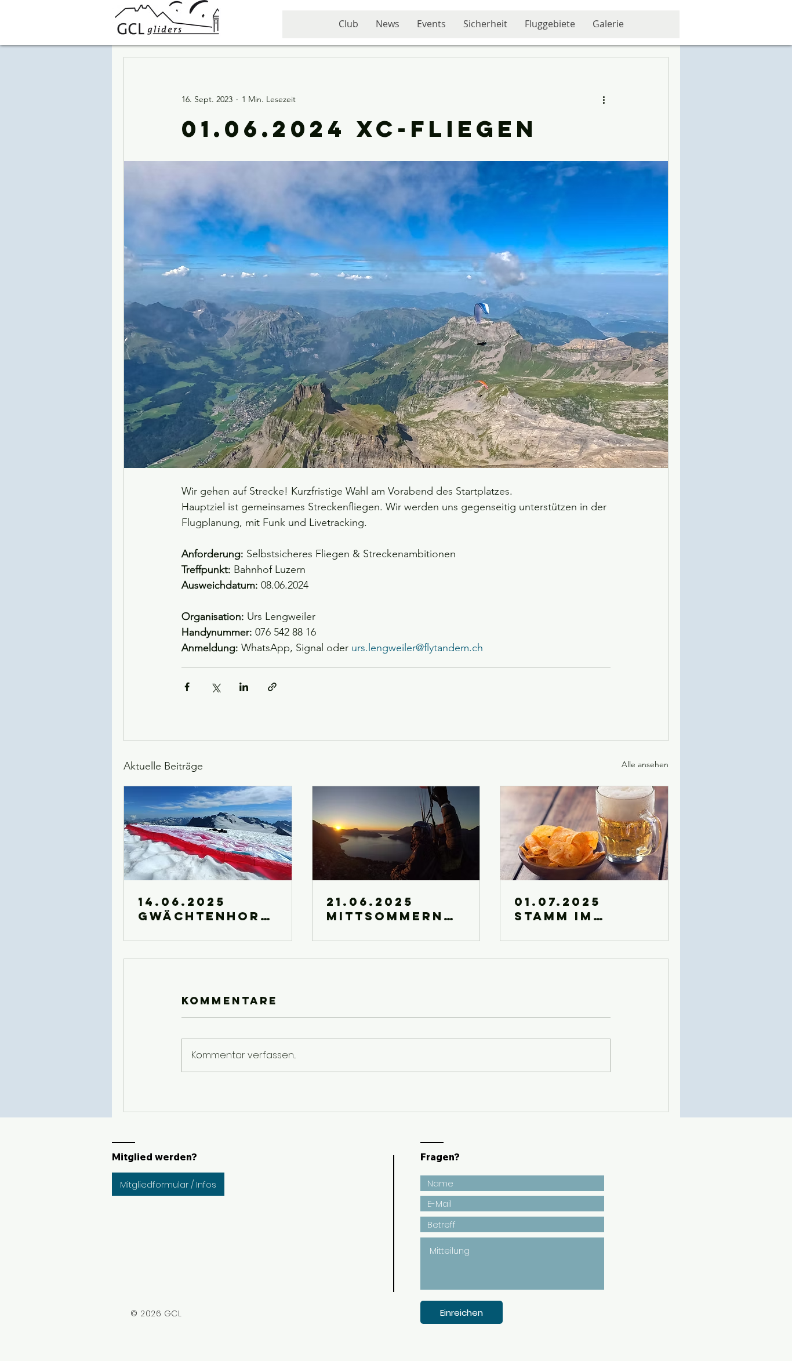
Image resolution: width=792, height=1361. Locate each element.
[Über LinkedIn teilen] (243, 686)
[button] (431, 27)
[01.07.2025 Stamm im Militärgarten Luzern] (584, 833)
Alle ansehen (645, 764)
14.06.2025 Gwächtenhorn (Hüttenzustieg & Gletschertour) (207, 908)
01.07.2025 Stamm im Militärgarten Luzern (578, 908)
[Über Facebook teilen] (186, 686)
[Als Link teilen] (272, 686)
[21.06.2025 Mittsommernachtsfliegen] (396, 833)
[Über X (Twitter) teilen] (215, 686)
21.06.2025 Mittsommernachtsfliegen (396, 908)
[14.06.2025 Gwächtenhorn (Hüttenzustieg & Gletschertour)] (208, 833)
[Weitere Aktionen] (604, 99)
